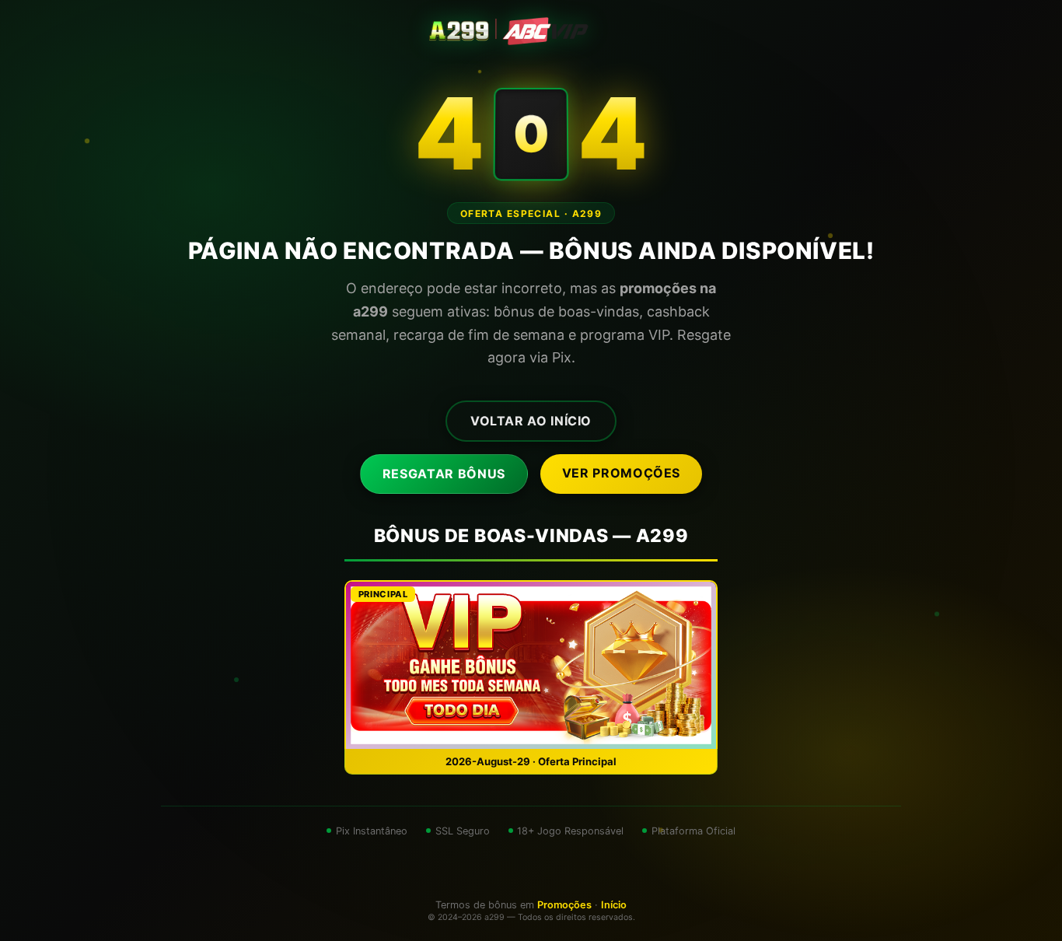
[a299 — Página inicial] (531, 31)
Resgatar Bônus (444, 473)
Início (614, 905)
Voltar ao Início (531, 421)
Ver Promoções (621, 473)
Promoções (564, 905)
